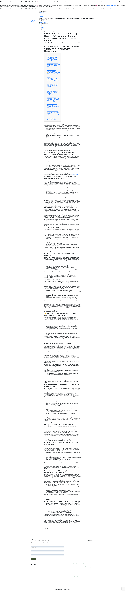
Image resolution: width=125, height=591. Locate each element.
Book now (42, 12)
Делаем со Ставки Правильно (52, 111)
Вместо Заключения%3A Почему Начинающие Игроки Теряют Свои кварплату (53, 92)
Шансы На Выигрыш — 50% (52, 104)
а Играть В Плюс (50, 105)
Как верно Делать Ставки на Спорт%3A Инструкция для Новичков (52, 89)
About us (42, 13)
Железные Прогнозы (51, 67)
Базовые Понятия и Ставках (52, 119)
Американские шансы (51, 118)
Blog (41, 14)
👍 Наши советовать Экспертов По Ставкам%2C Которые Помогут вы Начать (53, 73)
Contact (41, 16)
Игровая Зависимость (51, 117)
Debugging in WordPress (110, 1)
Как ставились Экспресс (51, 97)
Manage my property (44, 22)
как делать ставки (75, 174)
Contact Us (75, 586)
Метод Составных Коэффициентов (53, 98)
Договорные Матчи (50, 102)
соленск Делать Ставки (51, 71)
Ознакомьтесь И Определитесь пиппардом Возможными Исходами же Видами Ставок (53, 60)
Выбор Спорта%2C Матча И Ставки (53, 101)
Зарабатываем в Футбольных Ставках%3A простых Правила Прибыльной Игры (52, 57)
